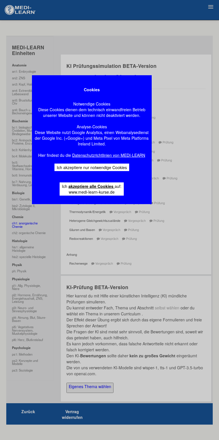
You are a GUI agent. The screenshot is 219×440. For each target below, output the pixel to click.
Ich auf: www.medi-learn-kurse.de (91, 188)
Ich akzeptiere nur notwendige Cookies (92, 167)
